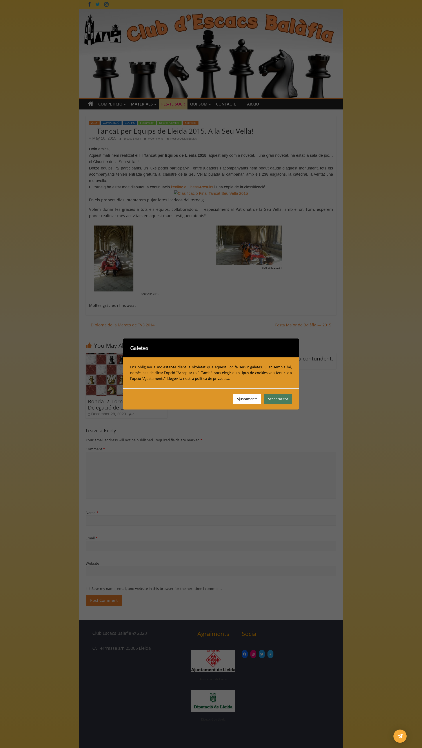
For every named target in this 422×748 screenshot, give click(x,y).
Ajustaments (247, 399)
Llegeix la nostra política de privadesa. (198, 378)
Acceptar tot (278, 399)
